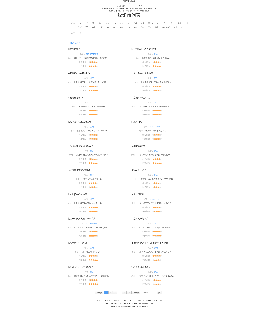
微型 (110, 11)
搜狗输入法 (99, 301)
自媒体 (144, 8)
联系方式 (131, 301)
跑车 (142, 11)
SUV (139, 11)
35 (124, 293)
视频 (136, 8)
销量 (107, 8)
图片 (133, 8)
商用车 (123, 8)
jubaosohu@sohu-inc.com (138, 307)
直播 (140, 8)
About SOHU (150, 301)
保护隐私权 (140, 301)
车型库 (102, 8)
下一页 (136, 293)
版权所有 (152, 304)
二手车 (155, 8)
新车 (114, 8)
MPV (135, 11)
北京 (129, 3)
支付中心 (108, 301)
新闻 (110, 8)
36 (129, 293)
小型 (113, 11)
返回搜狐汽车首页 (129, 1)
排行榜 (128, 8)
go (159, 293)
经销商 (150, 8)
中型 (122, 11)
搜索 (140, 6)
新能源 (147, 11)
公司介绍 (159, 301)
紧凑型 (118, 11)
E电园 (118, 8)
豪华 (131, 11)
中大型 (127, 11)
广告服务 (123, 301)
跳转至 (145, 293)
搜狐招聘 (116, 301)
